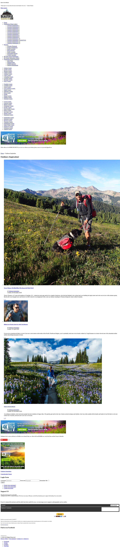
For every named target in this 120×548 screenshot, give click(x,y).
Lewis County (7, 101)
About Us (25, 538)
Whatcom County (8, 126)
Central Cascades (11, 55)
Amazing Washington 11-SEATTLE (16, 40)
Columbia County (8, 77)
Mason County (8, 104)
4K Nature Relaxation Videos (11, 58)
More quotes (4, 8)
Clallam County (8, 74)
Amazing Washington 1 (13, 25)
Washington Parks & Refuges (11, 59)
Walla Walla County (9, 125)
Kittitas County (8, 97)
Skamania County (8, 115)
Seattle (5, 94)
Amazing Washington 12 (13, 41)
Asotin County (8, 69)
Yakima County (8, 129)
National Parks (11, 62)
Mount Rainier (11, 50)
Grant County (7, 87)
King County (7, 93)
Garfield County (8, 85)
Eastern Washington (12, 47)
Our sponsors (12, 538)
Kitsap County (7, 96)
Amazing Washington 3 (13, 28)
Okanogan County (8, 106)
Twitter (6, 543)
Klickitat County (8, 98)
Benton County (8, 71)
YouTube (6, 546)
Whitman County (8, 128)
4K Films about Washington (11, 56)
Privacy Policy (4, 538)
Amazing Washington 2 (13, 27)
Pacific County (8, 107)
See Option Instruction (4, 524)
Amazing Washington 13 (13, 43)
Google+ (6, 544)
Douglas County (8, 80)
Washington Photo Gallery (11, 24)
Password (22, 480)
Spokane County (8, 119)
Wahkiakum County (9, 123)
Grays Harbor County (9, 88)
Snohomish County (9, 117)
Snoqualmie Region (12, 53)
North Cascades (11, 52)
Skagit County (7, 113)
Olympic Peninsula (12, 46)
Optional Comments (6, 508)
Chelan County (8, 72)
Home (5, 22)
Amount (3, 505)
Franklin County (8, 84)
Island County (7, 90)
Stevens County (8, 120)
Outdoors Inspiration (13, 291)
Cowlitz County (8, 78)
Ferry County (7, 81)
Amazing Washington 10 (13, 38)
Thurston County (8, 122)
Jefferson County (8, 91)
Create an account (8, 488)
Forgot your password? (10, 486)
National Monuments (12, 65)
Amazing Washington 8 (13, 36)
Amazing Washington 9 (13, 37)
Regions (6, 44)
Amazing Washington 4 (13, 30)
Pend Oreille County (9, 109)
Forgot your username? (10, 485)
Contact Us (20, 538)
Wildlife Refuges (11, 64)
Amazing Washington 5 (13, 31)
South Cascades (11, 49)
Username (3, 480)
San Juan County (8, 112)
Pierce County (7, 110)
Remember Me (44, 480)
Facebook (6, 541)
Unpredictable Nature (6, 474)
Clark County (7, 75)
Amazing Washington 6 (13, 33)
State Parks (10, 61)
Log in (2, 482)
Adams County (8, 68)
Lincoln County (8, 103)
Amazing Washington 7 (13, 34)
